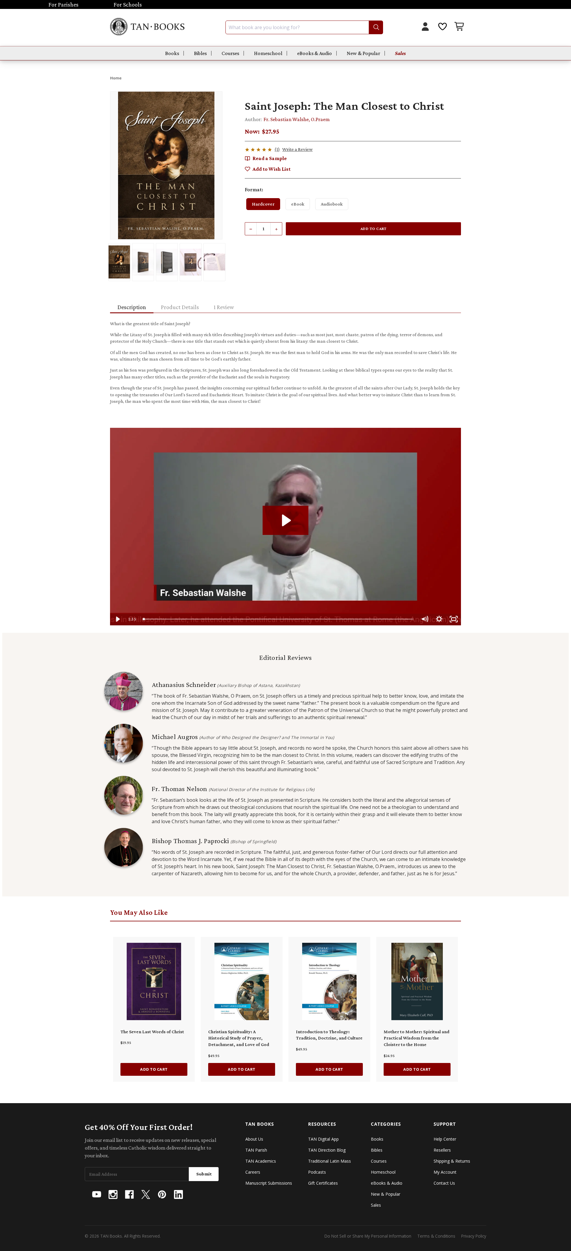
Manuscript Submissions (268, 1183)
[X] (145, 1194)
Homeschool (268, 53)
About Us (254, 1139)
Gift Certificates (323, 1183)
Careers (252, 1172)
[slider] (279, 619)
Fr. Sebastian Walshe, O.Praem (296, 119)
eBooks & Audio (314, 53)
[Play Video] (117, 619)
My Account (445, 1172)
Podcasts (317, 1172)
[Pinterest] (162, 1194)
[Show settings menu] (439, 619)
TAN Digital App (323, 1139)
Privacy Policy (473, 1236)
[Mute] (424, 619)
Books (172, 53)
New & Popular (363, 53)
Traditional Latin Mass (329, 1161)
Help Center (445, 1139)
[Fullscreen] (453, 619)
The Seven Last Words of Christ (152, 1031)
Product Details (180, 307)
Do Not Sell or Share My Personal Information (367, 1236)
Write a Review (297, 149)
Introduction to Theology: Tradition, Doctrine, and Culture (329, 1035)
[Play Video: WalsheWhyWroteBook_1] (285, 520)
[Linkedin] (178, 1194)
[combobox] (304, 27)
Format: (254, 189)
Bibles (200, 53)
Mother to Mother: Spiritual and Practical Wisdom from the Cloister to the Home (416, 1038)
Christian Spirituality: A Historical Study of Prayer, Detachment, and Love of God (238, 1038)
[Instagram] (113, 1194)
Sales (400, 53)
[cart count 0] (459, 27)
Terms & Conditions (436, 1236)
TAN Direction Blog (327, 1150)
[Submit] (376, 27)
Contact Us (444, 1183)
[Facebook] (129, 1194)
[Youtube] (96, 1194)
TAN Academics (260, 1161)
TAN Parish (256, 1150)
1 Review (224, 307)
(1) (277, 149)
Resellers (442, 1150)
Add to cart (154, 1069)
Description (131, 307)
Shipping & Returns (452, 1161)
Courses (230, 53)
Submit (204, 1173)
